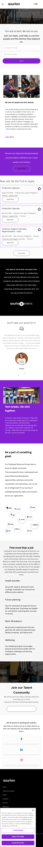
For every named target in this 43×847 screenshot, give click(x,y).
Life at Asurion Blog (8, 791)
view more (21, 253)
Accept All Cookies (18, 843)
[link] (21, 709)
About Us (5, 803)
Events (4, 795)
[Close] (33, 810)
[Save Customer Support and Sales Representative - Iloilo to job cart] (39, 229)
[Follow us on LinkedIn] (21, 749)
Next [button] (24, 373)
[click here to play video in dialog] (21, 304)
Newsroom (6, 806)
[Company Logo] (14, 4)
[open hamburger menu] (2, 4)
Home (4, 787)
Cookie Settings (18, 830)
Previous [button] (18, 375)
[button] (21, 61)
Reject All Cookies (18, 836)
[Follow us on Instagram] (21, 760)
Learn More (9, 137)
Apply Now (10, 199)
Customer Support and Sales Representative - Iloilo (14, 230)
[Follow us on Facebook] (21, 739)
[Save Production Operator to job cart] (39, 188)
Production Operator (11, 188)
